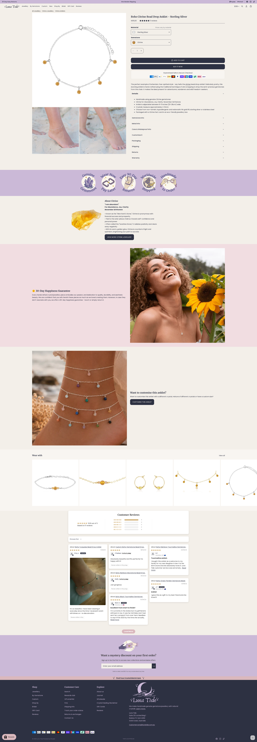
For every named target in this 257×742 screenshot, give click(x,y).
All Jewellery (36, 11)
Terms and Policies (128, 739)
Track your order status (73, 710)
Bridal (34, 706)
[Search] (242, 6)
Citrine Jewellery (48, 11)
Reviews (35, 714)
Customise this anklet (142, 402)
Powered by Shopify (49, 739)
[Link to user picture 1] (88, 581)
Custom (35, 699)
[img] (75, 550)
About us (100, 691)
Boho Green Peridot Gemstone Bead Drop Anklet (168, 582)
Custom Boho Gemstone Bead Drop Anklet (127, 548)
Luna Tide (40, 739)
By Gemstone (37, 695)
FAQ (66, 703)
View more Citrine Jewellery (119, 237)
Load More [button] (128, 631)
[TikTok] (254, 2)
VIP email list (69, 699)
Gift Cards (101, 706)
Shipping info (69, 706)
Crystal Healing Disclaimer (107, 703)
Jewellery (36, 691)
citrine (187, 84)
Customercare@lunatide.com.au (142, 725)
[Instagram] (251, 2)
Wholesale (101, 699)
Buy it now (178, 66)
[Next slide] (222, 483)
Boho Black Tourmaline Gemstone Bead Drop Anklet (126, 597)
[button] (145, 21)
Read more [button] (114, 620)
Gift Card (35, 710)
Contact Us (68, 718)
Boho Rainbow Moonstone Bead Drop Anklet (127, 574)
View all (222, 455)
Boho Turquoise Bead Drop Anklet (88, 547)
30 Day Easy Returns (9, 1)
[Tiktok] (223, 739)
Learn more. (141, 709)
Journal (100, 695)
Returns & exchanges (72, 714)
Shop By (35, 703)
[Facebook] (247, 2)
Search (67, 691)
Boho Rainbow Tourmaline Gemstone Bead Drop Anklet (168, 548)
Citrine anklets (60, 11)
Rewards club (69, 695)
